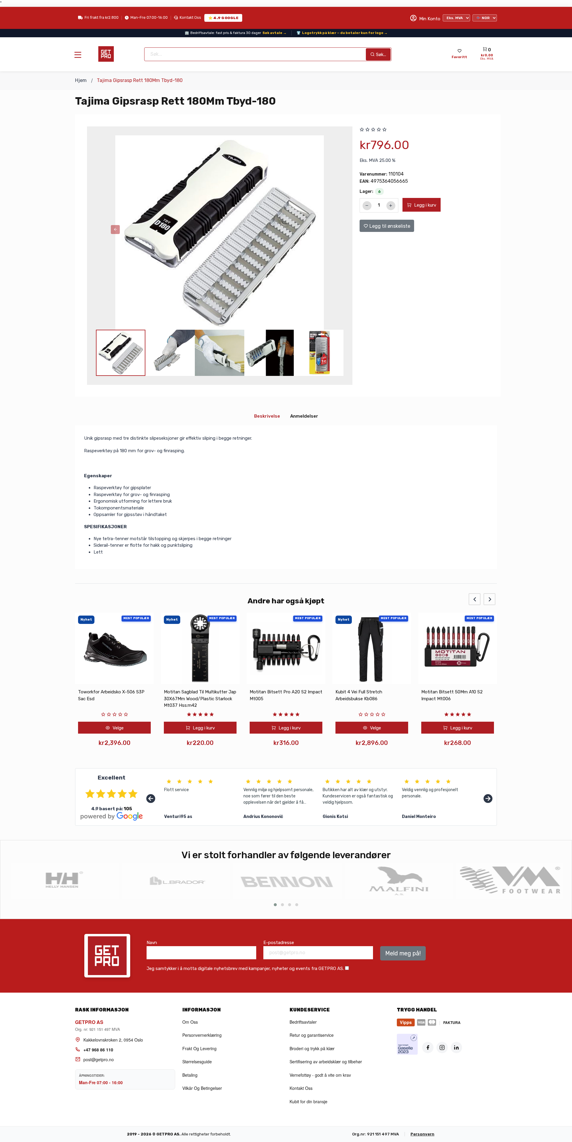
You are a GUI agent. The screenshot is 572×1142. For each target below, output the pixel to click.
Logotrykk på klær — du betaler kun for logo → (345, 32)
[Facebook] (427, 1047)
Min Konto (429, 18)
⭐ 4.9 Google (223, 18)
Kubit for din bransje (308, 1101)
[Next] (488, 799)
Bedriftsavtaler (303, 1022)
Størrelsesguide (197, 1061)
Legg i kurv (424, 205)
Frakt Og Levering (199, 1048)
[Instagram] (442, 1047)
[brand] (64, 881)
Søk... (380, 54)
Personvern (422, 1134)
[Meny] (78, 54)
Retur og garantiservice (312, 1035)
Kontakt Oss (190, 17)
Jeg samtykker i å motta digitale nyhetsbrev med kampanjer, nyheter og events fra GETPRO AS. (245, 968)
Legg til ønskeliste (389, 226)
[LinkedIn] (456, 1047)
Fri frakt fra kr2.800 (102, 17)
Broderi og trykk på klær (312, 1048)
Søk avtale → (274, 32)
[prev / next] (115, 229)
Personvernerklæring (202, 1035)
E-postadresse (278, 942)
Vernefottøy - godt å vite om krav (320, 1075)
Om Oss (190, 1022)
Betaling (190, 1075)
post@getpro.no (98, 1059)
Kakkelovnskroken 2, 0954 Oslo (113, 1040)
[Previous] (150, 799)
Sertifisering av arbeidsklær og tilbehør (326, 1061)
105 (128, 808)
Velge (325, 728)
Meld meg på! (403, 953)
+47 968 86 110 (98, 1050)
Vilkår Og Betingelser (202, 1088)
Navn (152, 942)
